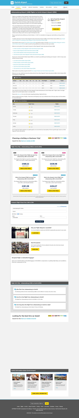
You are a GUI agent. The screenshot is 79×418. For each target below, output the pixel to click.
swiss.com (19, 94)
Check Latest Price (25, 168)
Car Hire (24, 7)
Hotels (55, 7)
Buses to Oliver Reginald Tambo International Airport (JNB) (25, 50)
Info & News (49, 7)
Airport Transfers (33, 7)
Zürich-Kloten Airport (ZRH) (30, 42)
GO (66, 2)
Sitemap (61, 406)
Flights (18, 7)
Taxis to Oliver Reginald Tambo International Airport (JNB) (25, 52)
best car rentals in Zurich (28, 318)
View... (15, 388)
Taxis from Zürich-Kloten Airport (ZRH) (21, 66)
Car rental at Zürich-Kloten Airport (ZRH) (21, 60)
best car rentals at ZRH (28, 141)
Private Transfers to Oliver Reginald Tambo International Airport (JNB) (28, 48)
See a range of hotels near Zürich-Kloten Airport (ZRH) (42, 70)
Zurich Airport (23, 2)
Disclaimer (52, 406)
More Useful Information (39, 393)
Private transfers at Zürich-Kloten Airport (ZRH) (23, 62)
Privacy (56, 406)
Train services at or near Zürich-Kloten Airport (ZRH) (24, 68)
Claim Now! (36, 233)
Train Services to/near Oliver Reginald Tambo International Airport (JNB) (28, 54)
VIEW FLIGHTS (62, 83)
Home (13, 7)
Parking (42, 7)
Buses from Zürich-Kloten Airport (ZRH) (21, 64)
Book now (56, 29)
